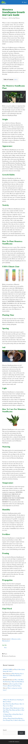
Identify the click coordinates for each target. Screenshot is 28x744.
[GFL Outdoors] (4, 2)
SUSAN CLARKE (7, 669)
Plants (5, 654)
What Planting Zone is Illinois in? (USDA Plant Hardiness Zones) (13, 675)
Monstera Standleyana (10, 656)
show (16, 79)
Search (5, 730)
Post (5, 647)
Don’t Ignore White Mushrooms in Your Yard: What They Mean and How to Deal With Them (13, 710)
